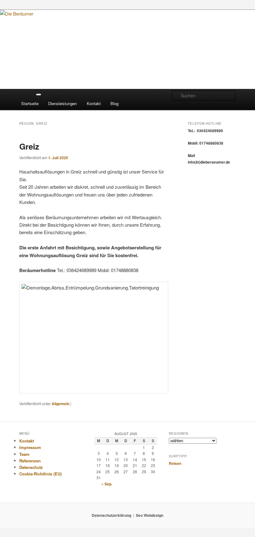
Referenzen (30, 461)
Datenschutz (31, 467)
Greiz (29, 146)
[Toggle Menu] (38, 94)
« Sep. (106, 484)
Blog (114, 103)
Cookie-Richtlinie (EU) (40, 474)
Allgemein (60, 403)
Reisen (175, 463)
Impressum (30, 447)
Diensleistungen (62, 103)
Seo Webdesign (149, 515)
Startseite (30, 103)
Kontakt (94, 103)
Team (24, 454)
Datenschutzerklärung (111, 515)
